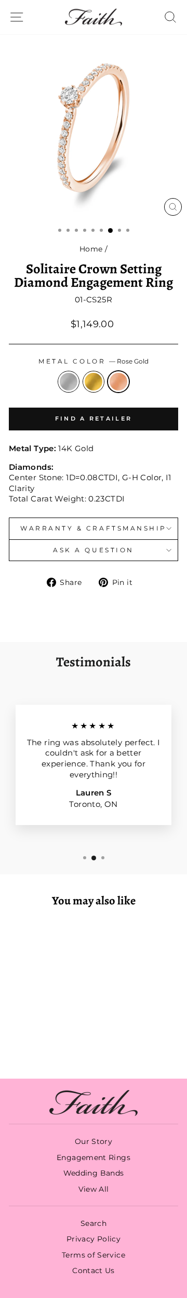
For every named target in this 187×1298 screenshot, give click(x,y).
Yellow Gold (93, 381)
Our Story (93, 1141)
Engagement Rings (93, 1157)
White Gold (68, 381)
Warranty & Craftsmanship (93, 528)
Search (93, 1223)
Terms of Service (93, 1255)
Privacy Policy (93, 1239)
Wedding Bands (93, 1173)
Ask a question (93, 550)
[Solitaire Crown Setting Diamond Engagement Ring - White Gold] (29, 1043)
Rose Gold (118, 381)
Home (90, 249)
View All (93, 1189)
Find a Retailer (93, 418)
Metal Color (93, 361)
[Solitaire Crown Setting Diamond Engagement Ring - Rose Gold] (53, 1043)
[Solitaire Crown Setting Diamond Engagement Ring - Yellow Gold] (41, 1043)
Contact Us (93, 1270)
